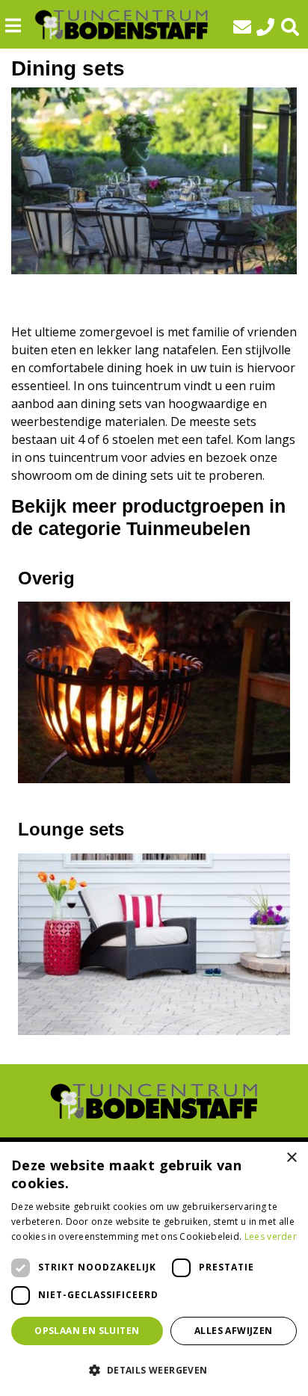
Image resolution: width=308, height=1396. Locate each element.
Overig (46, 578)
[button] (154, 1370)
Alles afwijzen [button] (233, 1330)
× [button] (291, 1158)
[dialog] (154, 1269)
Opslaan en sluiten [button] (86, 1330)
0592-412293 (269, 26)
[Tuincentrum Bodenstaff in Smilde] (121, 24)
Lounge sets (71, 829)
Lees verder (270, 1236)
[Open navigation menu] (18, 25)
